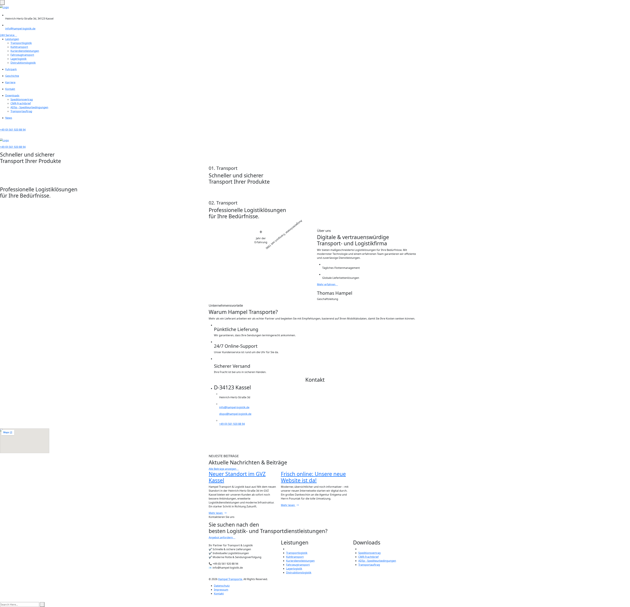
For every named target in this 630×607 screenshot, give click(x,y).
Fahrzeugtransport (22, 55)
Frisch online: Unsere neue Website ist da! (313, 477)
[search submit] (42, 604)
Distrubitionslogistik (23, 62)
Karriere (10, 82)
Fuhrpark (11, 69)
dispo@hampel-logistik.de (235, 414)
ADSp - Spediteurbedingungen (29, 107)
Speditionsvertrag (21, 99)
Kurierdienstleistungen (24, 51)
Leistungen (12, 39)
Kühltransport (19, 47)
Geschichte (12, 76)
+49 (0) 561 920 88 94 (13, 129)
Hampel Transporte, (230, 579)
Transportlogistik (21, 43)
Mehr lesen (216, 513)
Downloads (12, 95)
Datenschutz (222, 585)
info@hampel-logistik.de (20, 28)
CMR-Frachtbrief (20, 103)
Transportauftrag (21, 111)
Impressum (221, 589)
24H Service (7, 35)
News (8, 118)
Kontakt (10, 89)
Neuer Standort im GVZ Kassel (237, 477)
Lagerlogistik (18, 59)
